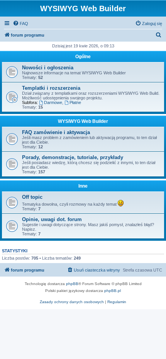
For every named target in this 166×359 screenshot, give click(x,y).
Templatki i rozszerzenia (51, 88)
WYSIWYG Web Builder (83, 121)
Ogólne (83, 56)
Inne (83, 186)
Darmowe (53, 102)
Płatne (75, 102)
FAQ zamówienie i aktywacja (56, 132)
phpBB (72, 284)
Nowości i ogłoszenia (47, 67)
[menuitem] (20, 23)
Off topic (32, 197)
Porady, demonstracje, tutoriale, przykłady (72, 157)
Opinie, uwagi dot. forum (52, 219)
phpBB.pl (112, 291)
